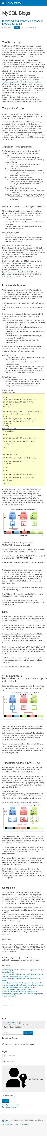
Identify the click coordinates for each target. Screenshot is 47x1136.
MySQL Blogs (16, 1023)
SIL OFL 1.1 (26, 1124)
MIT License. (6, 1122)
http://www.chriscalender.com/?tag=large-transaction (20, 991)
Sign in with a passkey (36, 1079)
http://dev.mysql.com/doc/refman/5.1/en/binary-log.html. (21, 82)
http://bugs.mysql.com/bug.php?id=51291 (17, 272)
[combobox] (13, 1033)
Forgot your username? (10, 1105)
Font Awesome (6, 1124)
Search (29, 1033)
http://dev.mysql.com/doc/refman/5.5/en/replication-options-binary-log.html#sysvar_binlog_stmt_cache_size (22, 986)
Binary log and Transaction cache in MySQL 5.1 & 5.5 (22, 22)
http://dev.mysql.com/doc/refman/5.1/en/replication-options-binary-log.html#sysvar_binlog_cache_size (22, 975)
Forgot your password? (10, 1107)
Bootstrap (5, 1120)
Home (7, 1023)
